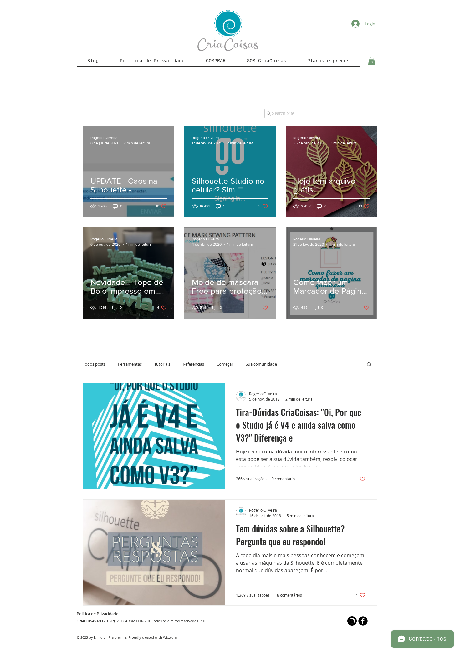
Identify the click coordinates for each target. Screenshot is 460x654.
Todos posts (94, 364)
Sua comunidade (261, 364)
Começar (225, 364)
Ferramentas (130, 364)
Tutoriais (162, 364)
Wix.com (170, 637)
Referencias (193, 364)
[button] (371, 61)
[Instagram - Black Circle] (352, 621)
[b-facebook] (363, 621)
